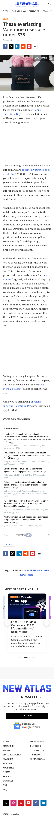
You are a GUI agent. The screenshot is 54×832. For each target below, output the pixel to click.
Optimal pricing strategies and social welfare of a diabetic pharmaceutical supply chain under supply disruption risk (25, 485)
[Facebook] (5, 46)
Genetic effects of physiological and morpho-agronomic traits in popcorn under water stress (24, 470)
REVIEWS (7, 763)
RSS (5, 785)
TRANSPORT (36, 754)
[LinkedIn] (17, 46)
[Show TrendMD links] (49, 534)
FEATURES (8, 759)
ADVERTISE (8, 767)
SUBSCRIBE (8, 746)
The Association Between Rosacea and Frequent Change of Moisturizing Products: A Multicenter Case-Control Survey (27, 455)
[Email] (35, 46)
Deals (5, 19)
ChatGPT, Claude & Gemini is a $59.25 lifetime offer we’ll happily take (23, 627)
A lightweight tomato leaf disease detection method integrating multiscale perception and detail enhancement (26, 519)
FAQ (5, 789)
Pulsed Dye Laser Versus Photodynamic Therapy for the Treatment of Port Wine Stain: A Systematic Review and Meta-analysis (26, 503)
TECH (6, 11)
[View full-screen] (50, 58)
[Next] (47, 623)
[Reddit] (23, 46)
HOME (6, 741)
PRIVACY (7, 776)
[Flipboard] (29, 46)
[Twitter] (11, 46)
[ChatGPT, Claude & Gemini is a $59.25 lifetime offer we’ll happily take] (27, 606)
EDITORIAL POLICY (12, 754)
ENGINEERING (19, 11)
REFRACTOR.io (37, 759)
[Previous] (7, 623)
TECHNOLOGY (37, 750)
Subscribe (27, 715)
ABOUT (6, 750)
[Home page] (27, 4)
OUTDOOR (34, 11)
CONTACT (8, 780)
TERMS (6, 772)
